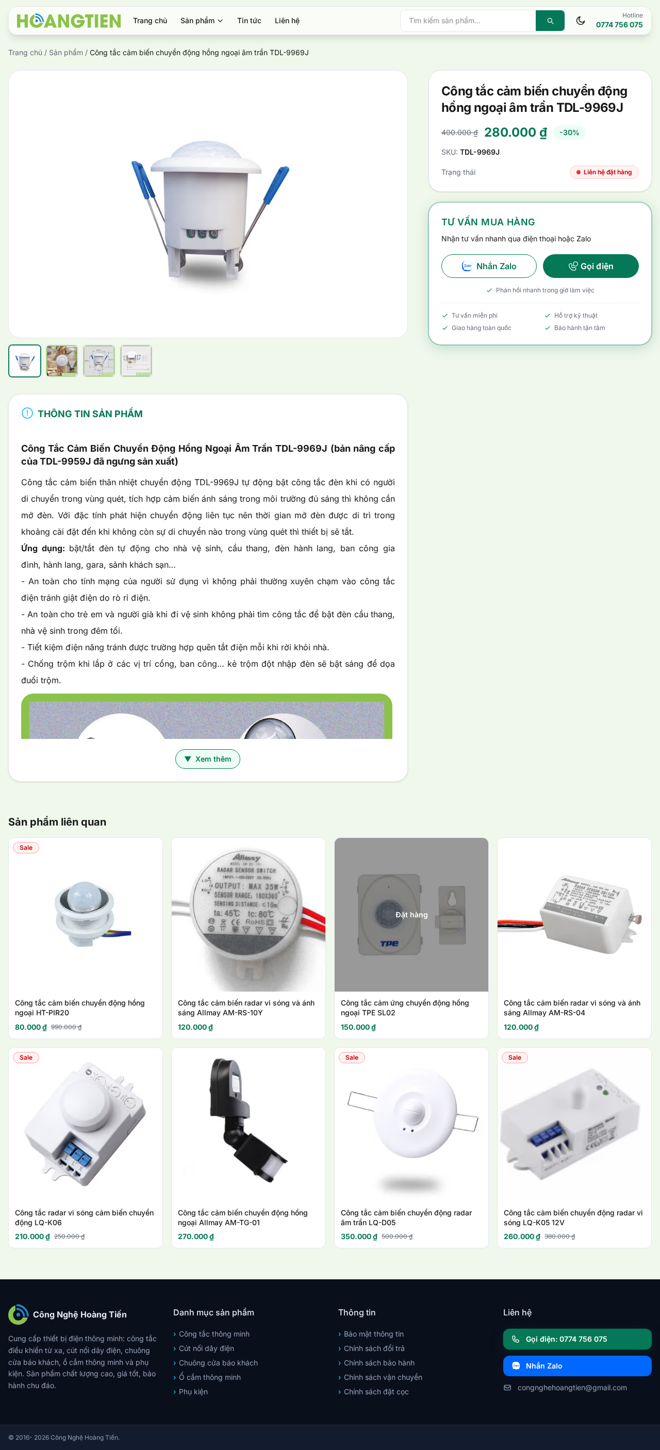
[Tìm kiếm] (550, 20)
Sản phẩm (197, 20)
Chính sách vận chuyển (380, 1377)
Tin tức (249, 20)
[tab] (24, 360)
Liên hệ (287, 20)
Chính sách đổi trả (371, 1348)
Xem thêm (208, 758)
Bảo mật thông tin (371, 1333)
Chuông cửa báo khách (215, 1362)
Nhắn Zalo (496, 266)
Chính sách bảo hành (376, 1362)
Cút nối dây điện (203, 1348)
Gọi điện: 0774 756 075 (566, 1338)
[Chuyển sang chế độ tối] (580, 20)
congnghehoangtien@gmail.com (572, 1387)
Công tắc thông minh (211, 1333)
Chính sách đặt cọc (373, 1391)
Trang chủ (150, 20)
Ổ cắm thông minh (207, 1377)
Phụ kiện (190, 1391)
